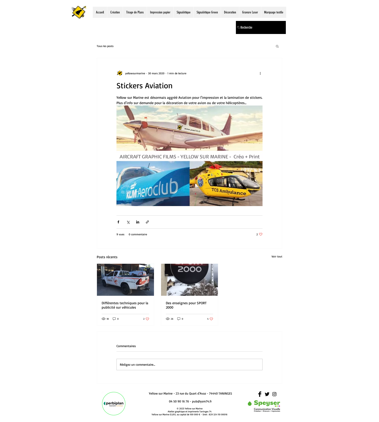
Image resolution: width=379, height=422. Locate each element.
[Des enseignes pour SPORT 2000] (189, 280)
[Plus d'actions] (260, 73)
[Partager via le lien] (147, 222)
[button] (277, 46)
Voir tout (277, 256)
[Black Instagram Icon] (274, 394)
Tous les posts (105, 46)
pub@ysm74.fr (202, 401)
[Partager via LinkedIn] (138, 222)
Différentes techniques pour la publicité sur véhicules (125, 305)
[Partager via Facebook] (118, 222)
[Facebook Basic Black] (260, 394)
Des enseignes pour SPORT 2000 (186, 305)
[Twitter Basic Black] (267, 394)
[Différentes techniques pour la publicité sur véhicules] (125, 280)
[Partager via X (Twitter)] (128, 222)
